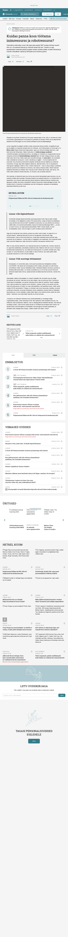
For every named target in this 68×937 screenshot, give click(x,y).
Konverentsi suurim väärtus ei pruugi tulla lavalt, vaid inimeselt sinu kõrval (31, 434)
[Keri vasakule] (23, 333)
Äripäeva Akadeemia (33, 525)
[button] (30, 695)
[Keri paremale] (59, 333)
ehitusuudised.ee (47, 10)
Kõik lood (12, 19)
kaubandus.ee (38, 10)
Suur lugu (6, 651)
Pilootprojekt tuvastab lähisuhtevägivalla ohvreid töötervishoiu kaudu (32, 489)
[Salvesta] (62, 367)
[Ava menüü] (11, 10)
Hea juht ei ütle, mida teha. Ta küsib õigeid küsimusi (23, 443)
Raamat (7, 441)
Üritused (18, 19)
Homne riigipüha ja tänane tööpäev (17, 466)
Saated (7, 487)
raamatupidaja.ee (29, 10)
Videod (32, 19)
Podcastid (25, 19)
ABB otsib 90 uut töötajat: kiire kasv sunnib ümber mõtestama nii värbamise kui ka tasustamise (14, 658)
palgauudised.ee (19, 10)
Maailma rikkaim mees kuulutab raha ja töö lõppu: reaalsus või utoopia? (30, 473)
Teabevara (38, 19)
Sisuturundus (21, 375)
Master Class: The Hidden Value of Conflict (50, 527)
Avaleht (5, 19)
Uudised (15, 367)
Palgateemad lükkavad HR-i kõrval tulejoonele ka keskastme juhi (31, 198)
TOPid (45, 19)
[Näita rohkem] (54, 10)
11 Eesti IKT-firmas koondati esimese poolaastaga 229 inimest (34, 370)
